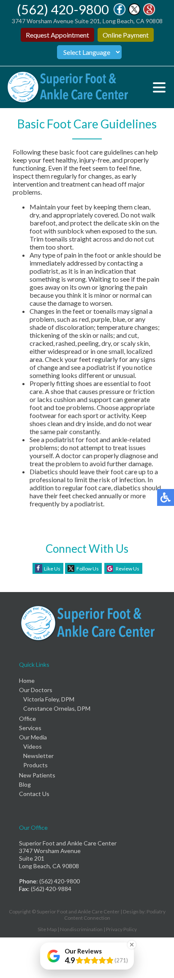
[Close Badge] (132, 944)
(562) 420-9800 (63, 9)
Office (27, 718)
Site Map (47, 929)
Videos (32, 746)
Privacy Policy (121, 929)
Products (35, 765)
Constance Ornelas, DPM (56, 708)
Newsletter (38, 755)
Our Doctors (35, 689)
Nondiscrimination (81, 929)
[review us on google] (149, 13)
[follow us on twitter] (134, 13)
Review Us (127, 568)
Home (27, 680)
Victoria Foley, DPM (48, 699)
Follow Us (87, 568)
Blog (25, 784)
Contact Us (34, 793)
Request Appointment (57, 35)
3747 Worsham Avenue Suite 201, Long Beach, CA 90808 (87, 20)
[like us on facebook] (119, 13)
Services (30, 727)
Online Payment (126, 35)
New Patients (37, 775)
